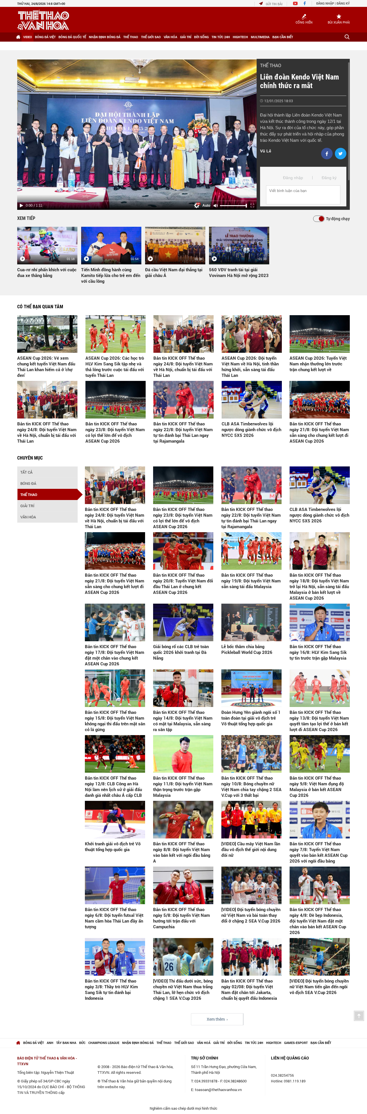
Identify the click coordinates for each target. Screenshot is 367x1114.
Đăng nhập (325, 3)
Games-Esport (296, 1043)
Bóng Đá (28, 483)
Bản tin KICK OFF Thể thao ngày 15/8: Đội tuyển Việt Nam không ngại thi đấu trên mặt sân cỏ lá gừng (115, 720)
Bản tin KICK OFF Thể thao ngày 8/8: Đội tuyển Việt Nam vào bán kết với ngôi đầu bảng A (181, 852)
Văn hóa (170, 37)
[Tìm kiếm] (347, 36)
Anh (50, 1043)
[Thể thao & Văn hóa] (43, 20)
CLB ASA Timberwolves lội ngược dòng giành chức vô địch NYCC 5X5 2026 (251, 429)
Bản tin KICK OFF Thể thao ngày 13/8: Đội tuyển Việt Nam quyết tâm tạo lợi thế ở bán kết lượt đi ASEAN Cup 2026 (319, 720)
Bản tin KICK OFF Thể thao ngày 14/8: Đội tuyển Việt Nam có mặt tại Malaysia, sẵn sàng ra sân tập (182, 720)
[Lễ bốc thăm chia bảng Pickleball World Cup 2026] (251, 622)
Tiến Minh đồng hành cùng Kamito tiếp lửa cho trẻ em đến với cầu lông (110, 275)
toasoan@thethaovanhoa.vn (218, 1089)
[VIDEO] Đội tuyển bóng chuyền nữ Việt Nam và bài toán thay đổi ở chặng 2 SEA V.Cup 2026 (250, 915)
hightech (273, 1043)
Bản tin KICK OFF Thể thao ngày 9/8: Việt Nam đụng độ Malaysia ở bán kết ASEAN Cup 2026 (317, 786)
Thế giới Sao (151, 37)
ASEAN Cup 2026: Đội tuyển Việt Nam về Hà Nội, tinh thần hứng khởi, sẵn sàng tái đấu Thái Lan (250, 366)
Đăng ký (343, 3)
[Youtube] (295, 4)
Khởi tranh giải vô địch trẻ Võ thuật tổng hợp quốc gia (112, 846)
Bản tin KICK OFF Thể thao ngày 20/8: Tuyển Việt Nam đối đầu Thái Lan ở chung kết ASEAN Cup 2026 (183, 583)
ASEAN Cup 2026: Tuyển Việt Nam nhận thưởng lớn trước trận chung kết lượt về (318, 363)
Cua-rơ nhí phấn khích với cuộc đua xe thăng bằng (47, 272)
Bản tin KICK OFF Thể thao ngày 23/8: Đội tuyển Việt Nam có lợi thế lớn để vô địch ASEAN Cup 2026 (115, 432)
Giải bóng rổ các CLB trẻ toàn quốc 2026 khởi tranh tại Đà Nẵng (181, 652)
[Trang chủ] (18, 37)
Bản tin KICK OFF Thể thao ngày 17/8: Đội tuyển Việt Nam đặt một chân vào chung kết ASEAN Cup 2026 (114, 655)
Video (27, 37)
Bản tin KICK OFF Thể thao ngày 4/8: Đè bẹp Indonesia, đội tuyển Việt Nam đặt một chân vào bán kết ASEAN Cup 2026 (318, 920)
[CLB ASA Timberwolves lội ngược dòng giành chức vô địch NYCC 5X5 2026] (252, 400)
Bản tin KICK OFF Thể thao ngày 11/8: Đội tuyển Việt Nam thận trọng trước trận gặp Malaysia (182, 786)
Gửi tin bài (274, 4)
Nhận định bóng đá (104, 37)
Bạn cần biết (282, 37)
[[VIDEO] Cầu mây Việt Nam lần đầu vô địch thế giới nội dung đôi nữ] (251, 819)
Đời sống (201, 37)
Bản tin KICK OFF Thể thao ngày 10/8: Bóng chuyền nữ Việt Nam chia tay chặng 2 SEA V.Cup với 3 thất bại (251, 786)
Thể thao (130, 37)
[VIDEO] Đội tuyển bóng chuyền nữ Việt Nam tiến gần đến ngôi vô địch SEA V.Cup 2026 (319, 986)
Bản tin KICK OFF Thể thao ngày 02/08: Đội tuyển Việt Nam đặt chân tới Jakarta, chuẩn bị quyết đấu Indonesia (249, 989)
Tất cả (26, 472)
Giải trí (185, 37)
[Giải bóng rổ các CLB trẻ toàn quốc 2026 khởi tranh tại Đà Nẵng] (183, 622)
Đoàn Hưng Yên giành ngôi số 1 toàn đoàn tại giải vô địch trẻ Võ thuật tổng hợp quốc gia (251, 717)
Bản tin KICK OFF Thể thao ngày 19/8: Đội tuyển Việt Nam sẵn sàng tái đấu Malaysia (251, 580)
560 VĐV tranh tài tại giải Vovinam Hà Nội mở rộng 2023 (239, 272)
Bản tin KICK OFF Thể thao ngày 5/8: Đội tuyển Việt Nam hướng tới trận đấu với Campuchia (181, 917)
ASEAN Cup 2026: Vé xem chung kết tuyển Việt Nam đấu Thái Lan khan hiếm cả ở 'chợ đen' (46, 366)
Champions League (103, 1043)
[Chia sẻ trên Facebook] (327, 153)
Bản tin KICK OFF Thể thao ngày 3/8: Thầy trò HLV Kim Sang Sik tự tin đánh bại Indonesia (111, 989)
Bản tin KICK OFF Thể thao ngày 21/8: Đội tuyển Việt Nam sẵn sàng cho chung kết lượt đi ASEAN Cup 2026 (319, 432)
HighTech (240, 37)
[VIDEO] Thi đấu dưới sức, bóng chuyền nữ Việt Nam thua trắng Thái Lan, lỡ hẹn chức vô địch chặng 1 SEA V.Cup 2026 (183, 989)
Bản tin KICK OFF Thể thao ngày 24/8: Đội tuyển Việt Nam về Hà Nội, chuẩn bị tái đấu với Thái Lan (183, 366)
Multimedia (260, 37)
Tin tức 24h (221, 37)
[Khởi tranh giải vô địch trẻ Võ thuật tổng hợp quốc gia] (115, 819)
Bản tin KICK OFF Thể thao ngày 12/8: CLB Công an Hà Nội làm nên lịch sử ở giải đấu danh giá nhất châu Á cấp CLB (113, 786)
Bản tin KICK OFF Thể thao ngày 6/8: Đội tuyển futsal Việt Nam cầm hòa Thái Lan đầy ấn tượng (114, 917)
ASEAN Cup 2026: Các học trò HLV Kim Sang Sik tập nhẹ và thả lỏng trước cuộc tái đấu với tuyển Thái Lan (114, 366)
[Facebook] (305, 4)
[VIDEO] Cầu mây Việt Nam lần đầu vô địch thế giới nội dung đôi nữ (250, 849)
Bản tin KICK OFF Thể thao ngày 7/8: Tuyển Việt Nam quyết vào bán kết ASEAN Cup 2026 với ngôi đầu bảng (319, 852)
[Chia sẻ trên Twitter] (340, 153)
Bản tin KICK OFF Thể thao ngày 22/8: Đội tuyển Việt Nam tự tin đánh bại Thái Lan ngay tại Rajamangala (183, 432)
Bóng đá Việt (45, 37)
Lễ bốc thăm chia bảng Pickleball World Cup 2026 (246, 649)
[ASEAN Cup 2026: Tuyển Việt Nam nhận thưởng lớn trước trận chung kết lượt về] (320, 334)
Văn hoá (203, 1043)
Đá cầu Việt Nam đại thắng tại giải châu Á (173, 272)
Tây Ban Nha (66, 1043)
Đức (82, 1043)
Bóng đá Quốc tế (72, 37)
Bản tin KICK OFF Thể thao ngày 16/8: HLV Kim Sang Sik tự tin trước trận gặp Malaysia (318, 652)
